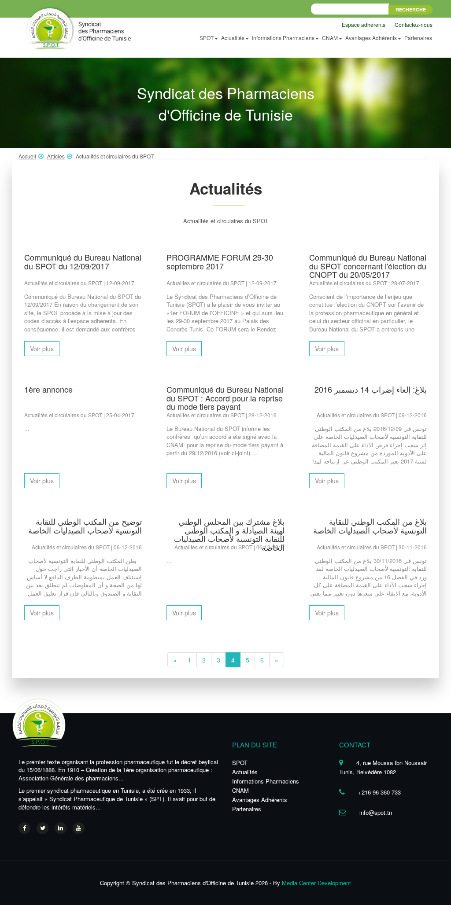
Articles (56, 156)
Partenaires (418, 37)
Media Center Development (316, 883)
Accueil (27, 156)
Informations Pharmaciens (265, 781)
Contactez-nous (414, 24)
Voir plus (42, 348)
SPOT (240, 762)
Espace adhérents (364, 24)
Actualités (245, 772)
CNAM (240, 790)
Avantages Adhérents (259, 799)
